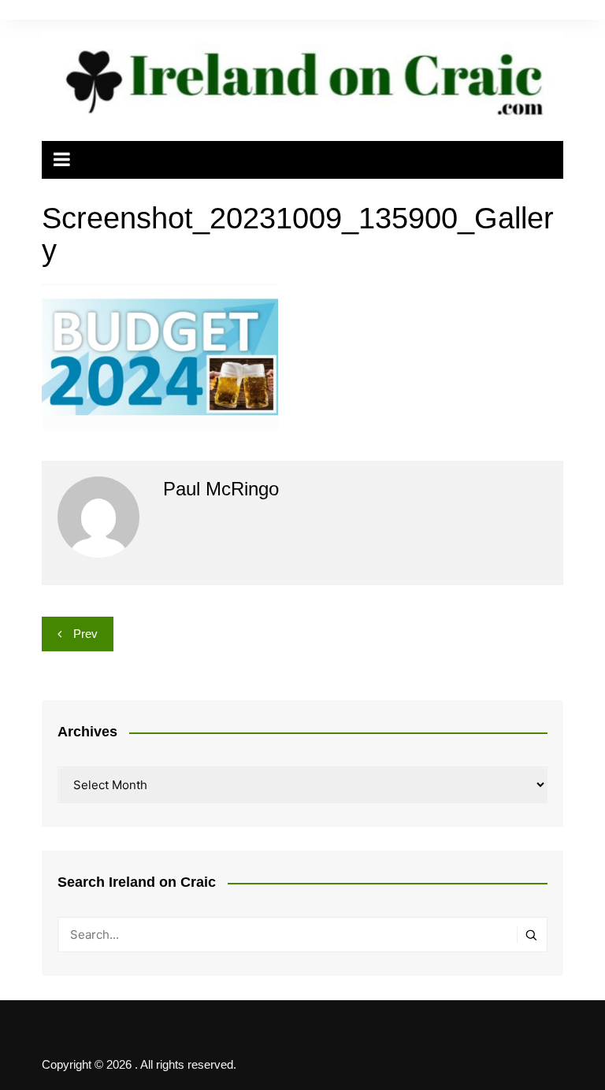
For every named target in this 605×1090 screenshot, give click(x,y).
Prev (85, 633)
